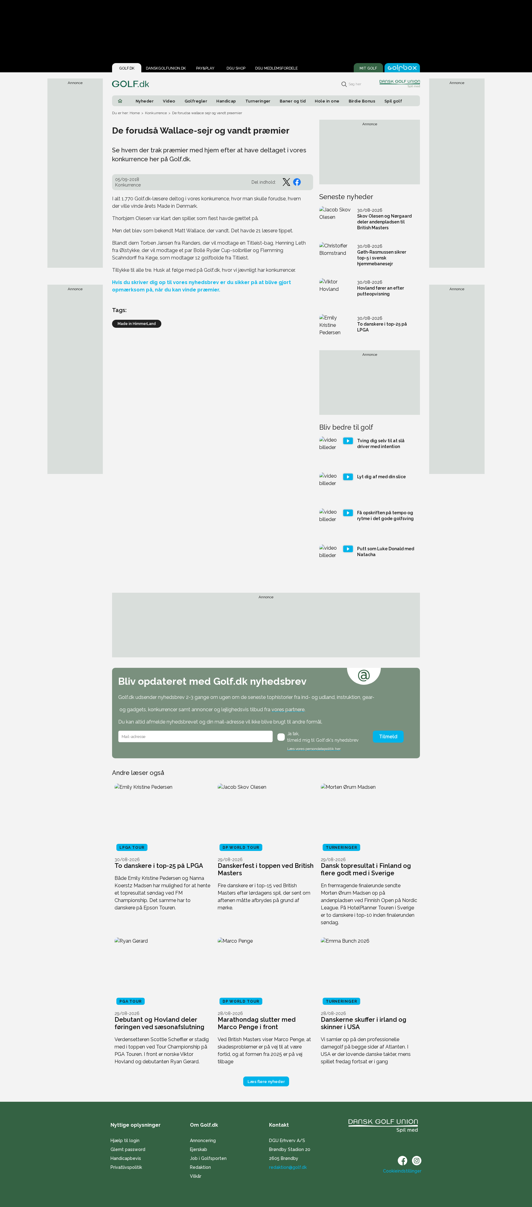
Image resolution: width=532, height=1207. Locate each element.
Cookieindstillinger (402, 1171)
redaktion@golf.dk (288, 1167)
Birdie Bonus (362, 101)
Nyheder (145, 101)
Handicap (226, 101)
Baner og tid (293, 101)
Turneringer (258, 101)
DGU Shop (236, 68)
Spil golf (393, 101)
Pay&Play (205, 68)
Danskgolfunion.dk (166, 68)
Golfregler (196, 101)
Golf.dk (127, 68)
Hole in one (327, 101)
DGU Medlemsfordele (276, 68)
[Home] (120, 101)
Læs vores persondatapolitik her (314, 749)
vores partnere (288, 709)
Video (169, 101)
